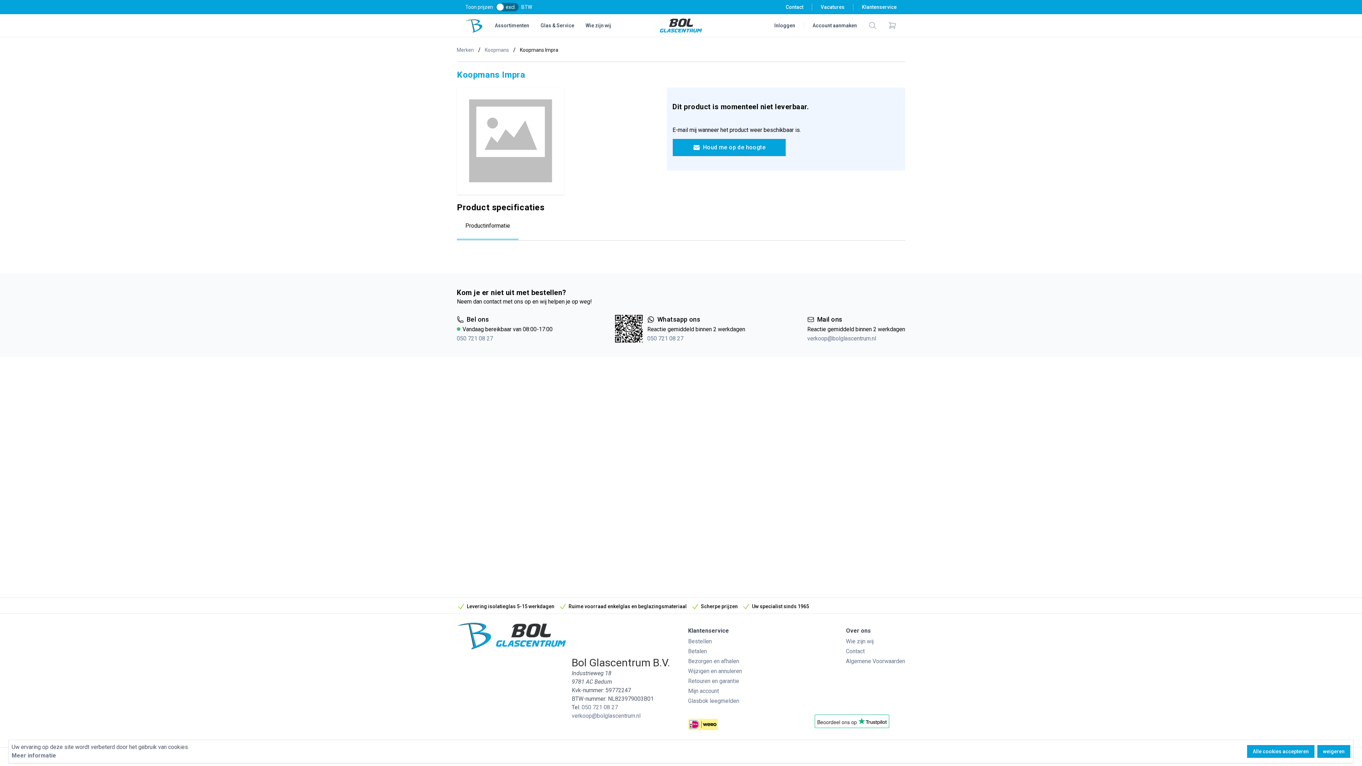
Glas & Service (557, 25)
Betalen (697, 651)
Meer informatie (34, 755)
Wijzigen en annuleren (715, 671)
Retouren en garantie (713, 681)
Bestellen (700, 641)
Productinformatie (487, 225)
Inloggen (784, 25)
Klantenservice (879, 7)
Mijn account (703, 691)
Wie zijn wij (598, 25)
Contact (794, 7)
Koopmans (497, 50)
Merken (465, 50)
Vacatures (833, 7)
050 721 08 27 (475, 338)
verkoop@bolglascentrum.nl (841, 338)
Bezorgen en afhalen (713, 661)
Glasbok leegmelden (713, 701)
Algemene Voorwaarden (875, 661)
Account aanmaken (835, 25)
